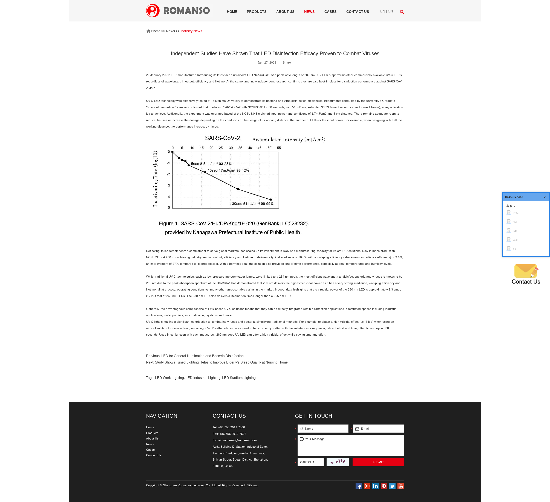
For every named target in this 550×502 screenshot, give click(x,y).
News (309, 12)
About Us (285, 12)
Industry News (191, 31)
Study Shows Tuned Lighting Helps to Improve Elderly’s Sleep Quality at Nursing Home (221, 362)
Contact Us (357, 12)
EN (382, 11)
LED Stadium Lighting (239, 378)
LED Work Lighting (169, 378)
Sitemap (252, 485)
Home (232, 12)
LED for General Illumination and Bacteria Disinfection (202, 356)
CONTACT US (229, 416)
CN (390, 11)
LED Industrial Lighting (203, 378)
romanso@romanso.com (240, 440)
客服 (509, 206)
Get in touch (313, 416)
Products (257, 12)
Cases (330, 12)
